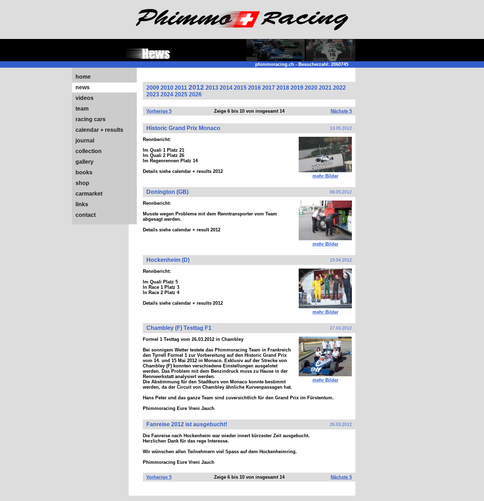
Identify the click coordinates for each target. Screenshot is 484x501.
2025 (181, 94)
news (82, 87)
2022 (339, 88)
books (83, 172)
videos (84, 98)
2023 (152, 94)
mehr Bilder (325, 176)
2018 (282, 88)
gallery (84, 162)
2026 (195, 94)
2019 (297, 88)
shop (82, 183)
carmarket (88, 194)
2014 (226, 88)
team (82, 109)
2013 (212, 88)
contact (85, 215)
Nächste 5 (341, 111)
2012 (196, 87)
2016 (254, 88)
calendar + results (99, 130)
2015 (240, 88)
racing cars (90, 119)
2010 (167, 88)
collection (88, 151)
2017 (268, 88)
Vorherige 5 (158, 111)
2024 (167, 94)
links (81, 204)
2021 (325, 88)
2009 (152, 88)
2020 (311, 88)
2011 (181, 88)
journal (84, 140)
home (83, 77)
